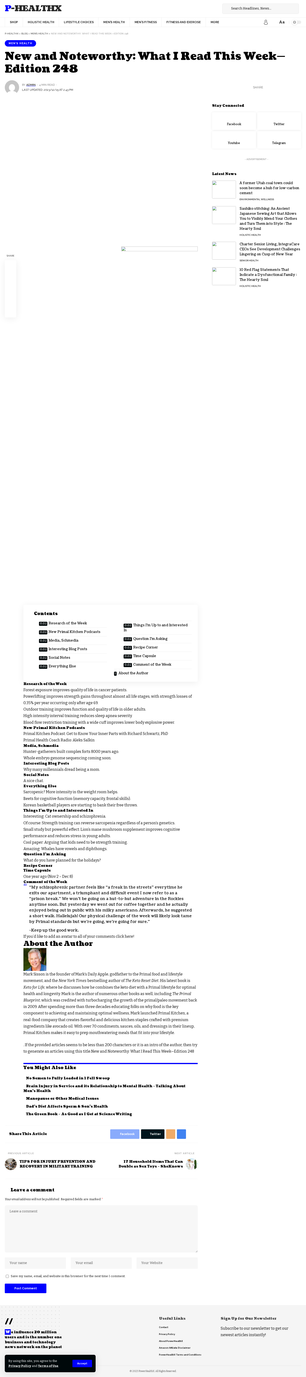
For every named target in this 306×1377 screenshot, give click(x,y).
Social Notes (59, 657)
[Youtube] (234, 140)
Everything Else (62, 666)
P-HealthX (33, 9)
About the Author (133, 673)
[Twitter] (210, 8)
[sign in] (265, 22)
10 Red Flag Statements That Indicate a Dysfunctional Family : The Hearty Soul (268, 275)
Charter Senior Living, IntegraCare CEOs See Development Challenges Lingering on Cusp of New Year (270, 249)
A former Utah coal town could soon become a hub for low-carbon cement (269, 188)
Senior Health (249, 260)
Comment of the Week (152, 664)
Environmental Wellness (257, 199)
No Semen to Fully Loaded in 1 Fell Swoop (68, 1078)
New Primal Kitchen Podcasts (74, 632)
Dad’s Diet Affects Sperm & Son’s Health (67, 1106)
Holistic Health (250, 235)
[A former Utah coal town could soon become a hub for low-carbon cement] (224, 189)
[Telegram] (279, 140)
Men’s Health (20, 43)
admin (31, 84)
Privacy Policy (19, 1366)
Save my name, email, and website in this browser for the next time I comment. (68, 1276)
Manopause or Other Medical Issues (62, 1098)
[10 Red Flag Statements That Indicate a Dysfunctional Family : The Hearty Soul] (224, 276)
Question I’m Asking (150, 639)
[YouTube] (216, 8)
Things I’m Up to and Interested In (156, 627)
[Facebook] (205, 8)
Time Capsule (144, 656)
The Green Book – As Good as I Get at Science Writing (79, 1114)
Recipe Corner (145, 647)
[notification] (273, 22)
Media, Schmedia (63, 640)
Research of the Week (68, 623)
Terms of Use (48, 1366)
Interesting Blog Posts (68, 649)
